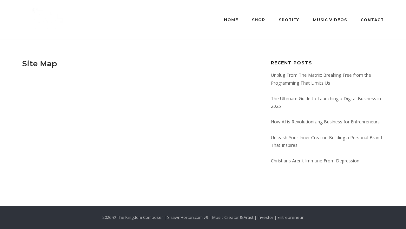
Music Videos (330, 19)
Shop (258, 19)
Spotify (289, 19)
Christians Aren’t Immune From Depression (315, 161)
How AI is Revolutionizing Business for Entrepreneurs (325, 122)
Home (231, 19)
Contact (372, 19)
